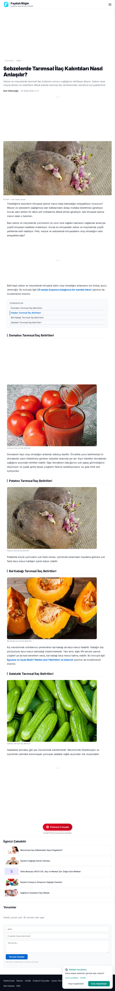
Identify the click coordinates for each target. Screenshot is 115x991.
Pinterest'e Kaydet (59, 827)
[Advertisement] (57, 31)
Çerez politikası (72, 978)
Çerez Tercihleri (58, 980)
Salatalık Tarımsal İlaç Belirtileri (26, 322)
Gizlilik (28, 980)
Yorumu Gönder (17, 957)
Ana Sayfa (9, 60)
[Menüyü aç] (110, 4)
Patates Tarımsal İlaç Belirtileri (26, 313)
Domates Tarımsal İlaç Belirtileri (26, 308)
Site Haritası (9, 986)
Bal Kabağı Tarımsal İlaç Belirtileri (27, 317)
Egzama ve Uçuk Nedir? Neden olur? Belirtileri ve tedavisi (40, 659)
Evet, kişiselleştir (99, 984)
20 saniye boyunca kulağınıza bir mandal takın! (64, 289)
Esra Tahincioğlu (11, 91)
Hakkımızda (8, 980)
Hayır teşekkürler (76, 984)
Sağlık (18, 60)
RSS (18, 986)
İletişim (19, 980)
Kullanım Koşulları (41, 980)
